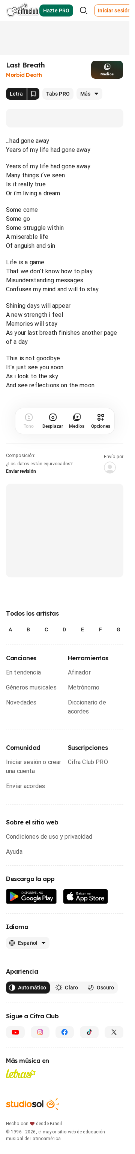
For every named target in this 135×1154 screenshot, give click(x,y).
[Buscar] (83, 10)
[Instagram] (40, 1032)
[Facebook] (65, 1032)
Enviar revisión (21, 471)
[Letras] (21, 1073)
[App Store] (85, 896)
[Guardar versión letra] (33, 94)
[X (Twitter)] (114, 1032)
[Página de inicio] (22, 10)
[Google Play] (31, 896)
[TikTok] (89, 1032)
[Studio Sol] (32, 1104)
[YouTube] (15, 1032)
